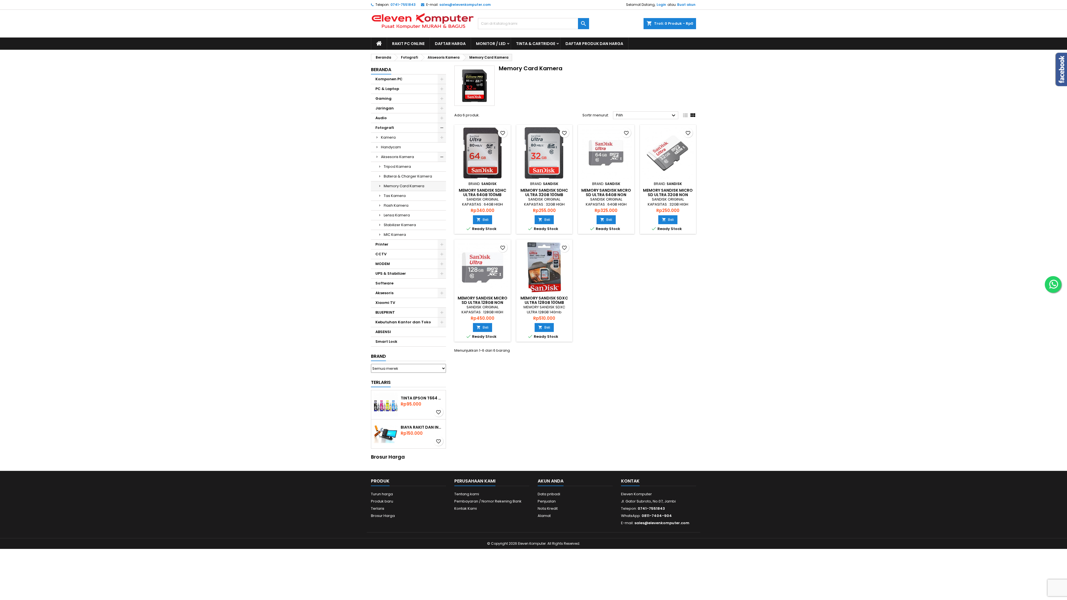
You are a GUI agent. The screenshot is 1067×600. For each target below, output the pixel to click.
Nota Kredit (548, 508)
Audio (381, 118)
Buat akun (686, 4)
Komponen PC (389, 79)
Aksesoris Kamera (397, 156)
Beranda (381, 69)
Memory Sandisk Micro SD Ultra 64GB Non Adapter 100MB (606, 195)
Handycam (391, 147)
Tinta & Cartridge (535, 43)
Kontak (630, 481)
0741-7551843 (403, 4)
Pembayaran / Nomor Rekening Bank (488, 501)
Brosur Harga (383, 515)
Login (661, 4)
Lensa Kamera (397, 215)
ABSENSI (383, 331)
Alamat (544, 515)
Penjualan (547, 501)
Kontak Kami (465, 508)
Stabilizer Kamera (400, 225)
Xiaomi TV (385, 302)
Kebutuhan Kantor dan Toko (403, 322)
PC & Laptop (387, 88)
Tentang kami (466, 494)
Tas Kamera (395, 195)
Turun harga (382, 494)
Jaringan (384, 108)
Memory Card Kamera (404, 186)
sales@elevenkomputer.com (465, 4)
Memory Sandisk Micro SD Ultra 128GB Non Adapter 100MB (482, 302)
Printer (381, 244)
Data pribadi (549, 494)
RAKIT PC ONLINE (408, 43)
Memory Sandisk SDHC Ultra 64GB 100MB (482, 193)
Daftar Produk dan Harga (594, 43)
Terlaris (381, 382)
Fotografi (384, 127)
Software (384, 283)
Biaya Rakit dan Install (422, 427)
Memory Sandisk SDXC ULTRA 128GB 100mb (544, 300)
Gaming (383, 98)
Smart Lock (386, 341)
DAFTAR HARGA (450, 43)
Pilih (646, 115)
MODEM (382, 263)
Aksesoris (384, 293)
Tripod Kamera (397, 166)
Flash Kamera (396, 205)
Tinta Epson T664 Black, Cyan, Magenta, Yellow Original (422, 398)
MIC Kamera (395, 234)
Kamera (388, 137)
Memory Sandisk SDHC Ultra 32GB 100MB (544, 193)
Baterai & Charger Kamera (408, 176)
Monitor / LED (491, 43)
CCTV (381, 254)
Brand (378, 356)
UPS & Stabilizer (390, 273)
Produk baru (382, 501)
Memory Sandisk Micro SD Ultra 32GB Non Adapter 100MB (668, 195)
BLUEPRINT (385, 312)
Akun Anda (551, 481)
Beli (482, 219)
